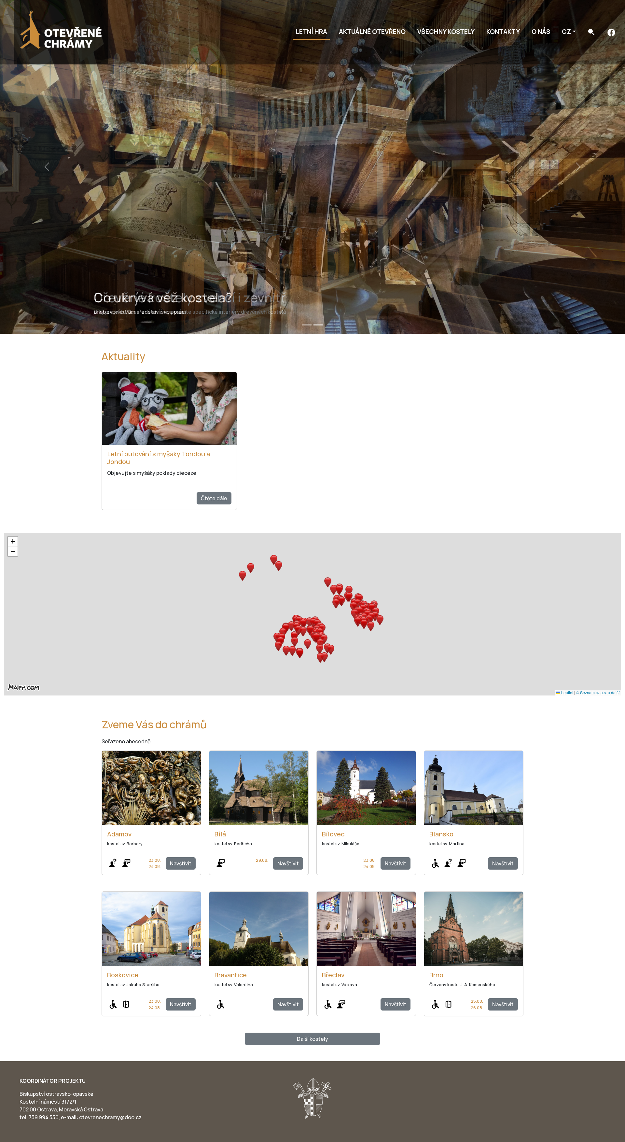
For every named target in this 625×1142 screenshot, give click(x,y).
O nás (541, 31)
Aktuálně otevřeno (372, 31)
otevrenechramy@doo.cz (110, 1117)
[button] (313, 623)
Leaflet (566, 692)
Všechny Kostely (446, 31)
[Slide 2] (318, 325)
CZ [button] (566, 31)
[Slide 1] (307, 325)
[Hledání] (591, 31)
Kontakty (503, 31)
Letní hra (311, 31)
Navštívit (180, 863)
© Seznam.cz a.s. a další (597, 692)
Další (312, 1038)
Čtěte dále (214, 498)
